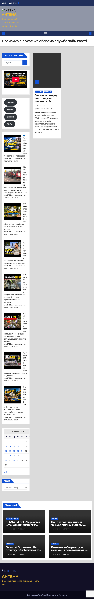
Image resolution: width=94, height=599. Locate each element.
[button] (86, 33)
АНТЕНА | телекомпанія (14, 158)
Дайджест (9, 543)
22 (26, 456)
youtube (10, 110)
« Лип (6, 472)
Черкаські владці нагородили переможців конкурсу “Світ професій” (46, 101)
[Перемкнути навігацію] (45, 33)
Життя (16, 518)
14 (22, 451)
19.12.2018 (41, 105)
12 (14, 451)
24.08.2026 (11, 529)
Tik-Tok (10, 124)
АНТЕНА (9, 15)
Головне (9, 518)
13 (18, 451)
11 (10, 451)
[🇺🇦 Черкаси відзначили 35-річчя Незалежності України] (12, 143)
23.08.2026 (11, 554)
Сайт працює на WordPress (36, 595)
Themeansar (63, 595)
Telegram (10, 102)
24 (6, 460)
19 (14, 456)
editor (66, 554)
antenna (21, 529)
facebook (10, 117)
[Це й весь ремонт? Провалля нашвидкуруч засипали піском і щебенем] (12, 361)
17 (6, 456)
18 (10, 456)
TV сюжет (39, 91)
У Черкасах (48, 91)
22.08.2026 (57, 554)
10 (6, 451)
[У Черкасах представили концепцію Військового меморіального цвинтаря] (12, 248)
